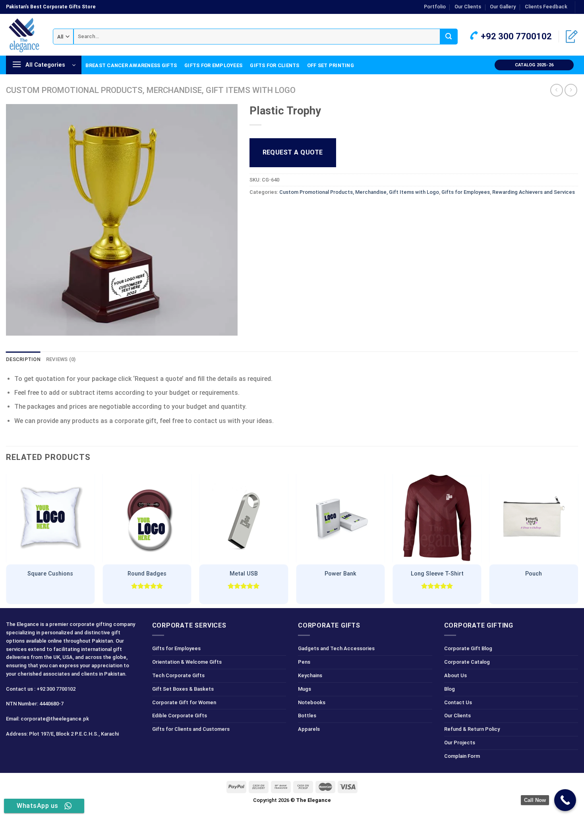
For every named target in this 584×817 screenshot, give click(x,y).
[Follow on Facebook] (13, 751)
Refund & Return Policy (472, 729)
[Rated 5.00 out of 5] (147, 585)
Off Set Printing (330, 65)
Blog (449, 689)
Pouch (533, 573)
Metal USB (244, 573)
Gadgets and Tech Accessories (336, 648)
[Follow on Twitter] (41, 751)
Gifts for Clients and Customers (191, 729)
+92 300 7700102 (515, 36)
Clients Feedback (546, 7)
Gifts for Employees (213, 65)
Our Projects (459, 743)
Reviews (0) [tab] (61, 359)
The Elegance (313, 800)
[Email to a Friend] (285, 210)
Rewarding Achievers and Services (533, 192)
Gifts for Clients (274, 65)
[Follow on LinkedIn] (55, 751)
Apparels (309, 729)
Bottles (307, 715)
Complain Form (462, 756)
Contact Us (458, 702)
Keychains (310, 675)
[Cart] (571, 36)
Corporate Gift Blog (468, 648)
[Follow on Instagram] (27, 751)
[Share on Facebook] (256, 210)
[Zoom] (16, 326)
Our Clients (467, 7)
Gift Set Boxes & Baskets (183, 689)
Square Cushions (50, 573)
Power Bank (340, 573)
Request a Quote (293, 152)
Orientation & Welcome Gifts (187, 662)
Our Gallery (503, 7)
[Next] (578, 539)
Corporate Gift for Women (184, 702)
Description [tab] (23, 359)
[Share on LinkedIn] (314, 210)
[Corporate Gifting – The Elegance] (23, 34)
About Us (455, 675)
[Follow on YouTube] (69, 751)
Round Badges (147, 573)
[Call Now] (565, 800)
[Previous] (6, 539)
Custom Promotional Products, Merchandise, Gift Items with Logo (151, 90)
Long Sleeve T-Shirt (437, 573)
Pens (304, 662)
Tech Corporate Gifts (178, 675)
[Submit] (449, 36)
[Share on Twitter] (270, 210)
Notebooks (311, 702)
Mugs (304, 689)
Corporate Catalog (467, 662)
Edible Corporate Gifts (179, 715)
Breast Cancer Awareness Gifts (131, 65)
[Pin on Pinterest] (299, 210)
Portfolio (435, 7)
